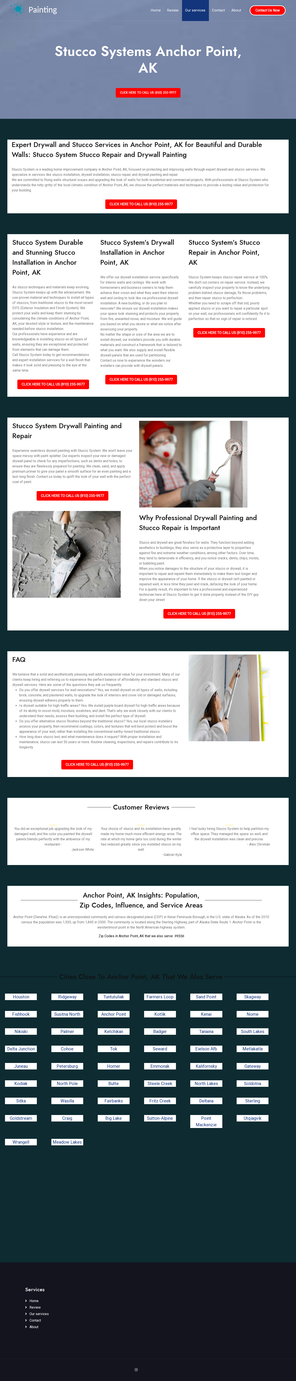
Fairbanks (113, 1100)
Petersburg (67, 1066)
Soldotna (252, 1083)
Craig (67, 1118)
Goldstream (21, 1118)
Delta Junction (21, 1048)
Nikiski (21, 1031)
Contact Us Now (267, 10)
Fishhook (21, 1014)
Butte (113, 1083)
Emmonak (159, 1066)
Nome (253, 1014)
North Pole (67, 1083)
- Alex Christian (258, 844)
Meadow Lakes (67, 1142)
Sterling (252, 1100)
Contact (218, 10)
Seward (160, 1048)
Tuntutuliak (113, 996)
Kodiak (21, 1083)
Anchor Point (113, 1014)
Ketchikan (113, 1031)
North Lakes (206, 1083)
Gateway (252, 1066)
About (236, 10)
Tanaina (206, 1031)
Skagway (252, 996)
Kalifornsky (206, 1066)
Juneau (21, 1066)
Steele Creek (160, 1083)
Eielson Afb (206, 1048)
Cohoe (67, 1048)
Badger (160, 1031)
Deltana (206, 1100)
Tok (113, 1048)
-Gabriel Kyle (172, 855)
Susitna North (67, 1014)
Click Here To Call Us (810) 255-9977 (148, 93)
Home (156, 10)
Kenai (206, 1014)
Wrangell (21, 1142)
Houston (21, 996)
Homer (113, 1066)
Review (173, 10)
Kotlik (160, 1014)
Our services (195, 10)
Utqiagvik (253, 1118)
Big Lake (113, 1118)
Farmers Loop (160, 996)
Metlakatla (252, 1048)
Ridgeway (67, 996)
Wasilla (67, 1100)
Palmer (67, 1031)
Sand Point (206, 996)
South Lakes (252, 1031)
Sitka (21, 1100)
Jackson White (83, 849)
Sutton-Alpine (160, 1118)
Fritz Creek (160, 1100)
